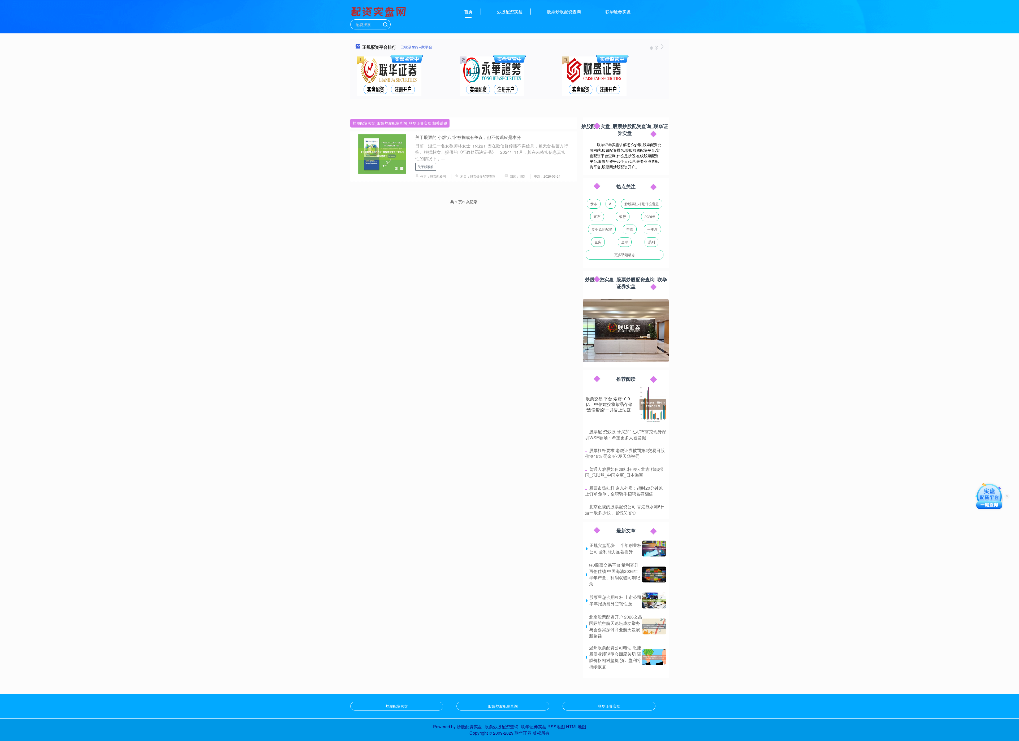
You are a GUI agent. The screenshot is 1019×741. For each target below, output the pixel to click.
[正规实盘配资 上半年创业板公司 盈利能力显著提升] (654, 548)
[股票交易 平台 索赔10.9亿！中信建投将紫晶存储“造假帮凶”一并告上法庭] (653, 404)
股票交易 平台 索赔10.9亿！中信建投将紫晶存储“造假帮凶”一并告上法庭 (609, 404)
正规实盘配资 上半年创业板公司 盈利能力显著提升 (615, 548)
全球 (624, 241)
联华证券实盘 (618, 11)
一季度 (652, 229)
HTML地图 (576, 727)
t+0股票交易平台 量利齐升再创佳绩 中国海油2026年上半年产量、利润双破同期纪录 (615, 574)
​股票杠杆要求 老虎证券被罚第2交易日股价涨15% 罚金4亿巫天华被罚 (625, 453)
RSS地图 (556, 727)
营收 (629, 229)
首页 (468, 11)
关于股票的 (426, 166)
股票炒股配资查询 (564, 11)
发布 (593, 203)
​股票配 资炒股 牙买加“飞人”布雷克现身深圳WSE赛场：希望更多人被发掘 (625, 434)
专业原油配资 (601, 229)
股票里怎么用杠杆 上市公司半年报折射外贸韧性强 (615, 600)
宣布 (597, 216)
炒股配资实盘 (510, 11)
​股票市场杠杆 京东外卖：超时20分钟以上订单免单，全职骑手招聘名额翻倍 (624, 491)
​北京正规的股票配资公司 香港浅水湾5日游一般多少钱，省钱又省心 (625, 509)
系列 (651, 241)
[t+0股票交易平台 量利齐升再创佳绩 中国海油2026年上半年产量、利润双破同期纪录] (654, 574)
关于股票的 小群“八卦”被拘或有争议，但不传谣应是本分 (468, 137)
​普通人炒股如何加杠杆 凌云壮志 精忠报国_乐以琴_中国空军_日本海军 (624, 472)
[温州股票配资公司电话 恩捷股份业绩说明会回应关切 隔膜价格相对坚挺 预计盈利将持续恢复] (654, 657)
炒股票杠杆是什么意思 (641, 203)
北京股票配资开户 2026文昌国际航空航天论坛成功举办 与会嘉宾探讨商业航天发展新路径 (615, 626)
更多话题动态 (624, 254)
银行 (622, 216)
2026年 (650, 216)
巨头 (597, 241)
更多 (654, 47)
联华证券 (523, 733)
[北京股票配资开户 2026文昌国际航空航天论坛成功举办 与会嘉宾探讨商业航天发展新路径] (654, 626)
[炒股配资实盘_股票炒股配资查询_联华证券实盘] (379, 11)
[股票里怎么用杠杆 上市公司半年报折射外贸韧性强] (654, 600)
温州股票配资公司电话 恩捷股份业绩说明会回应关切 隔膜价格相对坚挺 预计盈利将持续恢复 (615, 657)
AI (610, 203)
